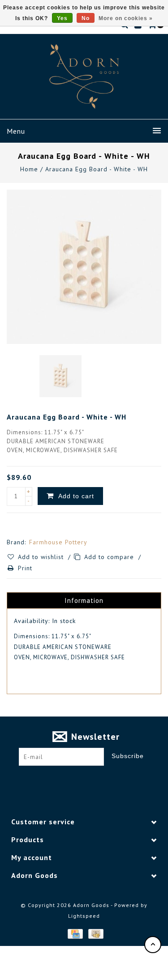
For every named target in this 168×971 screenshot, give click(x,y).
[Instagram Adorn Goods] (92, 779)
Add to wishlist (42, 557)
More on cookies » (126, 18)
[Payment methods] (75, 933)
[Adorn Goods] (84, 76)
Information (84, 600)
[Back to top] (152, 944)
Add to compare (110, 557)
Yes (62, 18)
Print (25, 568)
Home (29, 169)
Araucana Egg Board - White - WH (96, 169)
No (86, 18)
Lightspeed (84, 915)
